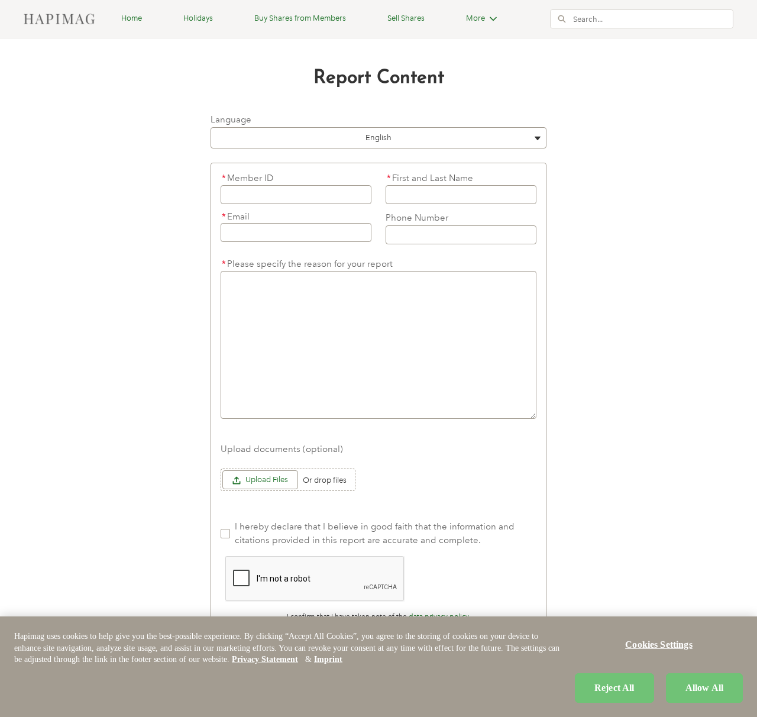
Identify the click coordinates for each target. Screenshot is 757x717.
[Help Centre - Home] (59, 19)
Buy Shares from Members (300, 18)
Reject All (614, 688)
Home (131, 18)
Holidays (198, 18)
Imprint (328, 659)
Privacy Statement (265, 659)
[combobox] (653, 19)
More (475, 18)
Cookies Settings (659, 645)
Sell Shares (406, 18)
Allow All (704, 688)
